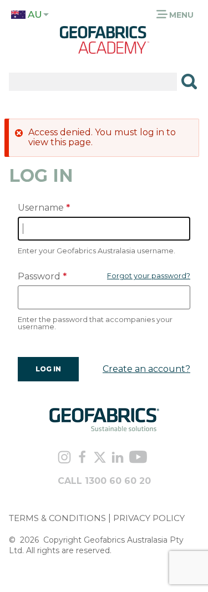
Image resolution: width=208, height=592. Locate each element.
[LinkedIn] (117, 458)
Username (41, 207)
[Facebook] (82, 458)
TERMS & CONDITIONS (57, 518)
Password (39, 276)
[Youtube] (138, 458)
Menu (180, 15)
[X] (99, 458)
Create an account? (146, 369)
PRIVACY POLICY (149, 518)
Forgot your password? (148, 276)
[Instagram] (64, 458)
